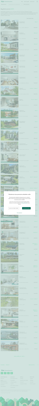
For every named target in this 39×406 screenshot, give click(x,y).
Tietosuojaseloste (19, 212)
